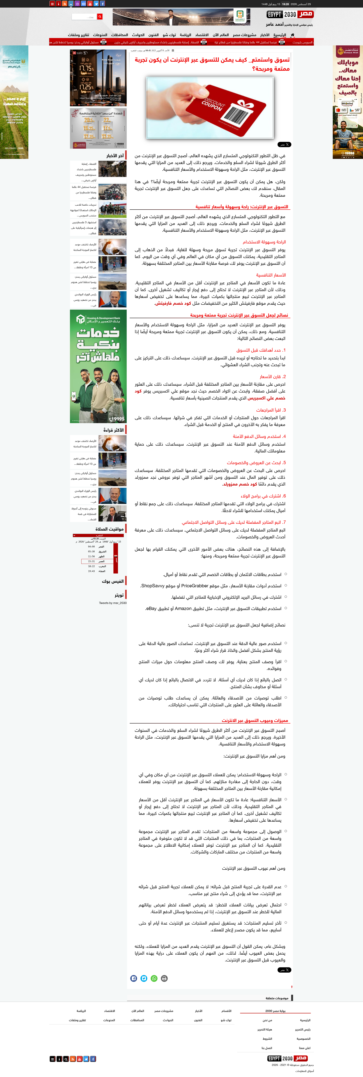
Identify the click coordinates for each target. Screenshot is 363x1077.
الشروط (267, 1038)
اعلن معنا (304, 1047)
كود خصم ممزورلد (240, 483)
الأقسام (226, 1010)
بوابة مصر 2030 (275, 1010)
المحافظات (119, 34)
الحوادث (138, 34)
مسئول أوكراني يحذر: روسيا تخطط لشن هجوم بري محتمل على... (95, 41)
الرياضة (185, 34)
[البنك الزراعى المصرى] (14, 157)
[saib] (98, 78)
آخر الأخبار (115, 155)
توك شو (169, 34)
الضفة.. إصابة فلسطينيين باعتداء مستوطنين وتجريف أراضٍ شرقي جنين (191, 41)
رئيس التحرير (302, 1028)
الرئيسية (280, 34)
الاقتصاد (202, 34)
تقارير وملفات (78, 34)
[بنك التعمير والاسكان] (98, 366)
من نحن (267, 1019)
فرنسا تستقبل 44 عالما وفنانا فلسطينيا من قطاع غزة (280, 41)
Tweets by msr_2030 (113, 602)
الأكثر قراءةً (114, 429)
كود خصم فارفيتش (173, 302)
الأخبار (264, 34)
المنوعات (100, 34)
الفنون (154, 34)
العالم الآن (221, 34)
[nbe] (181, 17)
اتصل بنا (267, 1047)
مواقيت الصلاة (110, 528)
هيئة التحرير (265, 1028)
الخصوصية (303, 1038)
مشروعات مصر (244, 34)
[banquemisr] (98, 128)
